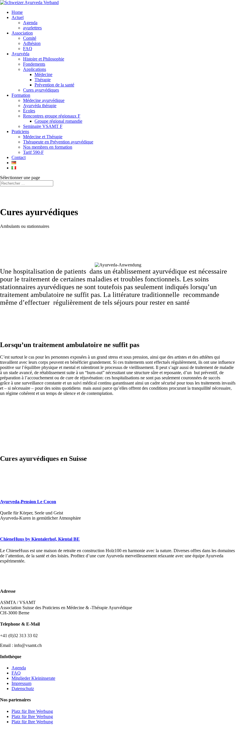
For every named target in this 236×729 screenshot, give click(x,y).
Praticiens (20, 131)
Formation (21, 95)
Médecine (43, 74)
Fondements (34, 64)
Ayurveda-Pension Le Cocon (28, 501)
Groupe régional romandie (58, 121)
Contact (19, 157)
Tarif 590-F (33, 152)
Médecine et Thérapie (42, 136)
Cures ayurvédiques (41, 90)
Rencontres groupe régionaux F (51, 115)
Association (22, 33)
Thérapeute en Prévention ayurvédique (58, 141)
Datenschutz (23, 688)
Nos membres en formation (47, 147)
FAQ (27, 48)
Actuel (18, 17)
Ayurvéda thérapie (39, 105)
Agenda (30, 22)
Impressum (21, 683)
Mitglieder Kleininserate (33, 678)
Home (17, 12)
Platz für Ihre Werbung (32, 711)
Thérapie (43, 79)
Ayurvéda (20, 53)
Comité (29, 38)
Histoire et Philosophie (43, 58)
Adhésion (32, 43)
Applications (34, 69)
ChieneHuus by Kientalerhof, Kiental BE (40, 539)
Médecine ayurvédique (43, 100)
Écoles (29, 110)
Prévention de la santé (54, 84)
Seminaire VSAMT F (42, 126)
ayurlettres (32, 27)
